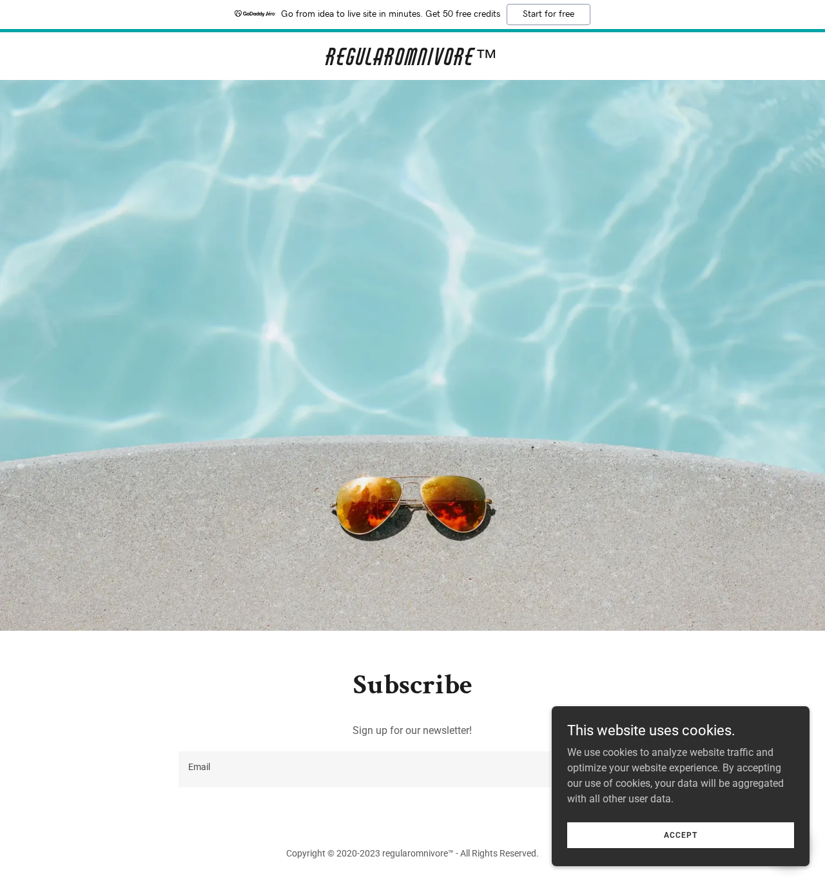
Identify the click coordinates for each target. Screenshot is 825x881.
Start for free (548, 14)
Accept (680, 834)
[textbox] (364, 769)
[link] (412, 61)
